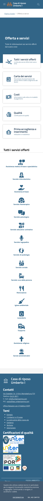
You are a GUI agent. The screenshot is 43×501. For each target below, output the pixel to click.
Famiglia (10, 414)
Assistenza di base (21, 191)
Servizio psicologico (21, 217)
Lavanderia (21, 318)
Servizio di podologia (21, 254)
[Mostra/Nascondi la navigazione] (4, 4)
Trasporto (21, 330)
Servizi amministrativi (21, 355)
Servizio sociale (21, 267)
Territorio (10, 425)
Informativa (18, 497)
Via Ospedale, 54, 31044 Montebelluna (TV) (19, 393)
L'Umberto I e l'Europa (15, 417)
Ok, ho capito (33, 497)
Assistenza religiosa (21, 343)
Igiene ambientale (21, 305)
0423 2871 (14, 396)
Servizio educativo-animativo (21, 229)
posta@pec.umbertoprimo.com (18, 401)
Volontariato (11, 427)
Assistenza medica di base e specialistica (21, 166)
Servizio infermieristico (21, 179)
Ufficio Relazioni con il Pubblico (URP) (16, 406)
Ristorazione (21, 292)
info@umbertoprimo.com (18, 399)
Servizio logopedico (21, 242)
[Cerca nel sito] (38, 4)
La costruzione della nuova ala (18, 420)
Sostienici (10, 422)
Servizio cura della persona (21, 280)
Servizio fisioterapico (21, 204)
